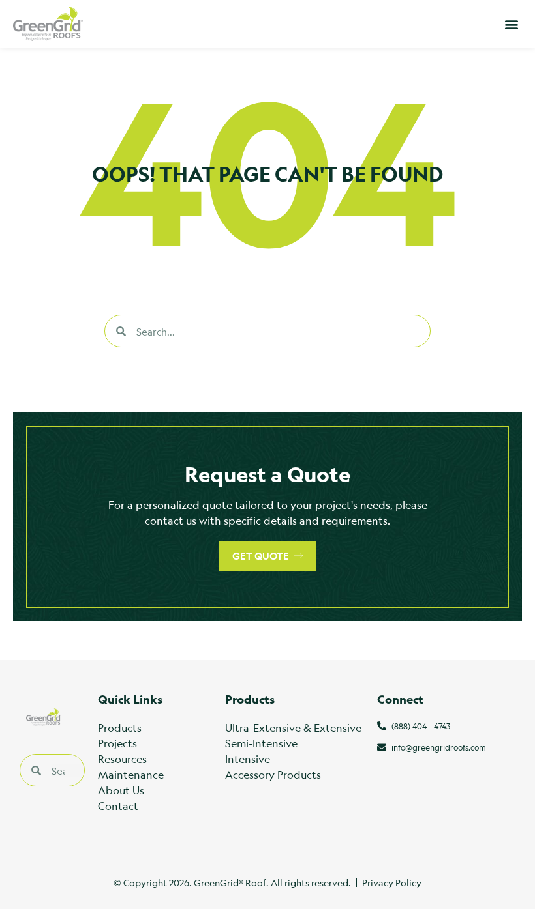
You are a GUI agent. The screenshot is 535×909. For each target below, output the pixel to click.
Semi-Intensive (261, 743)
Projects (117, 743)
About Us (121, 790)
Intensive (247, 759)
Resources (122, 759)
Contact (118, 806)
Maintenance (131, 774)
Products (120, 727)
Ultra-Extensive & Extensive (293, 727)
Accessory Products (273, 774)
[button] (511, 24)
